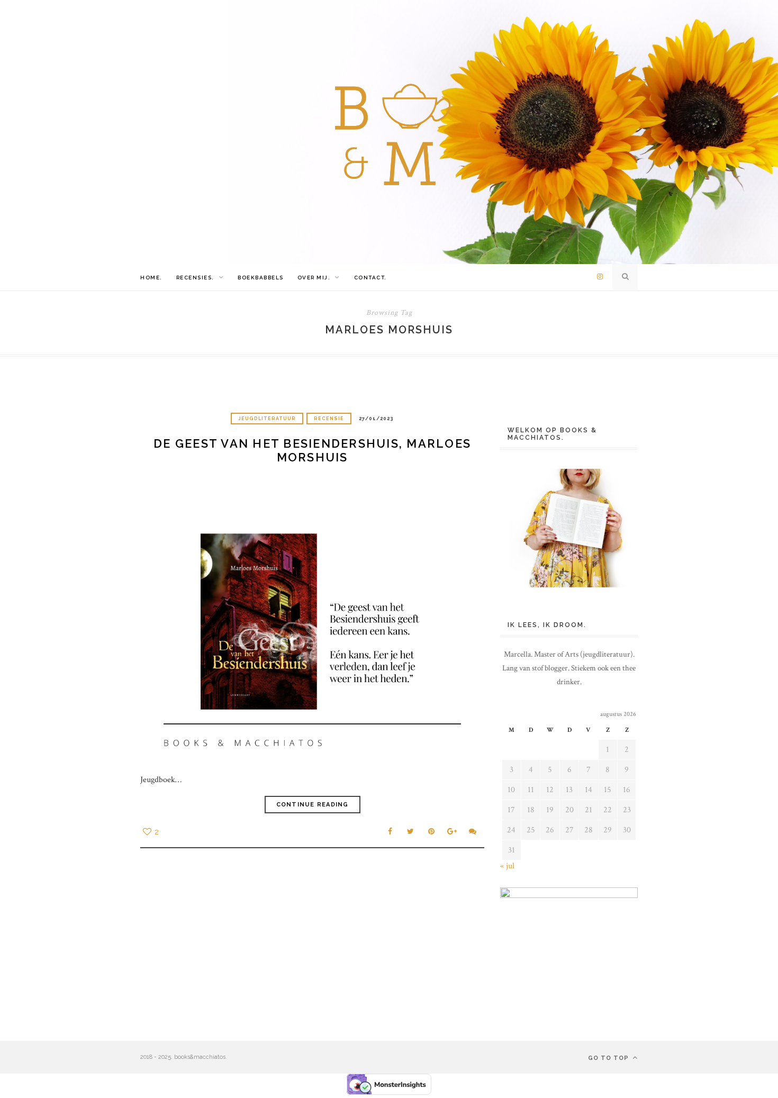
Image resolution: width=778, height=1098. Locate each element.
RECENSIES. (195, 277)
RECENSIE (329, 418)
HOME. (151, 277)
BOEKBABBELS (261, 277)
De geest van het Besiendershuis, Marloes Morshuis (312, 450)
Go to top (609, 1058)
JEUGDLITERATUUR (267, 418)
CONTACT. (370, 277)
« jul (507, 866)
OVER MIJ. (314, 277)
